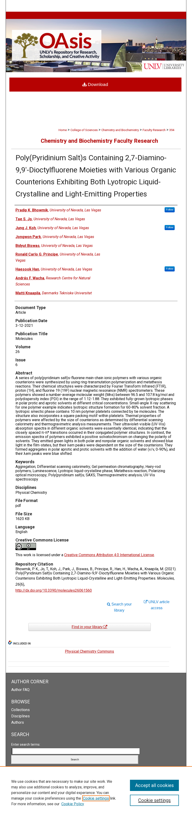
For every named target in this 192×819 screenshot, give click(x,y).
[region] (96, 792)
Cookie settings (96, 798)
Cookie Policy (72, 804)
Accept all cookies (154, 785)
